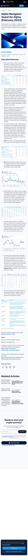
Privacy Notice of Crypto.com (7, 436)
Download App (15, 442)
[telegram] (10, 367)
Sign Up (21, 5)
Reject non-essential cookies (14, 551)
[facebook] (3, 367)
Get (25, 2)
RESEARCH (10, 10)
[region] (14, 547)
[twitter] (6, 367)
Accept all (14, 548)
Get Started (22, 431)
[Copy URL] (14, 367)
